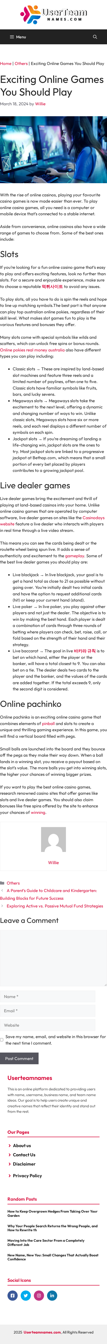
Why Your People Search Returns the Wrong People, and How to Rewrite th (52, 1228)
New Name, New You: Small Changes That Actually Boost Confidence (53, 1257)
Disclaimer (24, 1164)
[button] (95, 36)
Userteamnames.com (42, 1332)
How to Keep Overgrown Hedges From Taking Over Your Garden (52, 1213)
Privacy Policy (27, 1175)
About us (22, 1145)
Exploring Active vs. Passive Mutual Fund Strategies (55, 905)
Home (5, 63)
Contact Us (24, 1155)
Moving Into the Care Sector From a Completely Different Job (45, 1242)
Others (21, 63)
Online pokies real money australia (32, 349)
